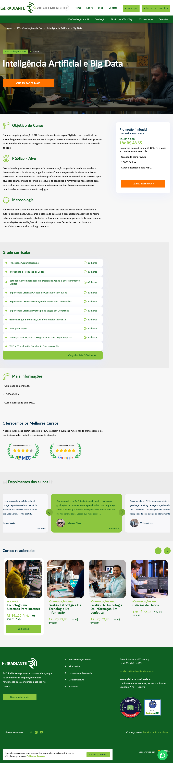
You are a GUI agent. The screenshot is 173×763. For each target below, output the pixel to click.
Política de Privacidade (155, 732)
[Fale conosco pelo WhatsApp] (162, 755)
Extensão (163, 19)
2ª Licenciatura (146, 19)
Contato (113, 8)
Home (78, 8)
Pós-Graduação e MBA (78, 19)
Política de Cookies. (36, 756)
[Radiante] (18, 8)
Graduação (100, 19)
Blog (100, 8)
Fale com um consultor (156, 8)
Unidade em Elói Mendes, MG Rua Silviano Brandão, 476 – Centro (143, 685)
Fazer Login (131, 8)
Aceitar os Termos (98, 754)
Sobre (89, 8)
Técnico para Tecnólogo (122, 19)
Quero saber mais (28, 83)
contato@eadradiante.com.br (138, 671)
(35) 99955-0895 (131, 663)
